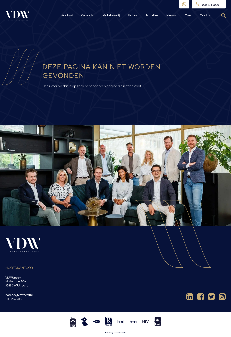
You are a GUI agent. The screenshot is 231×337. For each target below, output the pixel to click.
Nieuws (171, 15)
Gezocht (87, 15)
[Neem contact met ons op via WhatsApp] (184, 4)
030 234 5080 (14, 299)
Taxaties (152, 15)
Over (188, 15)
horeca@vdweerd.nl (19, 295)
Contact (206, 15)
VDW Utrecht (13, 277)
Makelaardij (111, 15)
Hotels (132, 15)
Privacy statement (115, 333)
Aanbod (67, 15)
